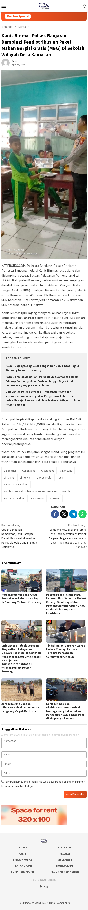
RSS (46, 886)
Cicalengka (47, 470)
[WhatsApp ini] (82, 514)
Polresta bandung (14, 498)
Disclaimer (64, 859)
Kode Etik (64, 847)
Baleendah (10, 470)
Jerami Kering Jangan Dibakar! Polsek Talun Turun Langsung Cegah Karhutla (20, 707)
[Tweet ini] (64, 514)
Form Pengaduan (22, 871)
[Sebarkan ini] (55, 514)
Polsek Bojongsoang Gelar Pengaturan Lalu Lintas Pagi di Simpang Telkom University (21, 598)
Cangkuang (29, 470)
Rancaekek (37, 498)
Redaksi (65, 853)
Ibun (60, 477)
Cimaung (9, 477)
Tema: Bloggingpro (59, 903)
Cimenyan (26, 477)
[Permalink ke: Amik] (5, 62)
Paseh (66, 491)
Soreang (55, 498)
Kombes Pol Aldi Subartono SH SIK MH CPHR (30, 491)
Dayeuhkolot (44, 477)
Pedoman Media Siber (65, 871)
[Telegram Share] (73, 514)
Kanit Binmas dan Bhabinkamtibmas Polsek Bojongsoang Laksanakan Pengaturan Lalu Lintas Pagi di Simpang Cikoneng (65, 711)
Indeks (22, 847)
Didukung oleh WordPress (32, 903)
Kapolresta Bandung (16, 484)
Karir (22, 853)
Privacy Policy (22, 859)
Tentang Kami (22, 865)
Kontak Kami (64, 865)
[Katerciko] (44, 5)
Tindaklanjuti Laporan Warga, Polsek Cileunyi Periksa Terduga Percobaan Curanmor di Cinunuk (66, 651)
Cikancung (66, 470)
